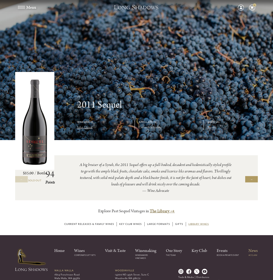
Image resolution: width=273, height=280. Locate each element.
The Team (171, 255)
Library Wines (198, 224)
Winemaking (145, 251)
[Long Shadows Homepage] (136, 7)
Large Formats (158, 224)
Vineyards (140, 258)
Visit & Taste (115, 251)
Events (222, 251)
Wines (79, 251)
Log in (241, 7)
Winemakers (141, 255)
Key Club (199, 251)
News (253, 251)
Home (59, 251)
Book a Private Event (228, 255)
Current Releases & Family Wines (89, 224)
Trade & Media (186, 277)
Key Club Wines (130, 224)
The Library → (162, 211)
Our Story (174, 251)
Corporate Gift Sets (85, 255)
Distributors (202, 277)
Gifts (179, 224)
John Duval (85, 127)
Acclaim (253, 255)
